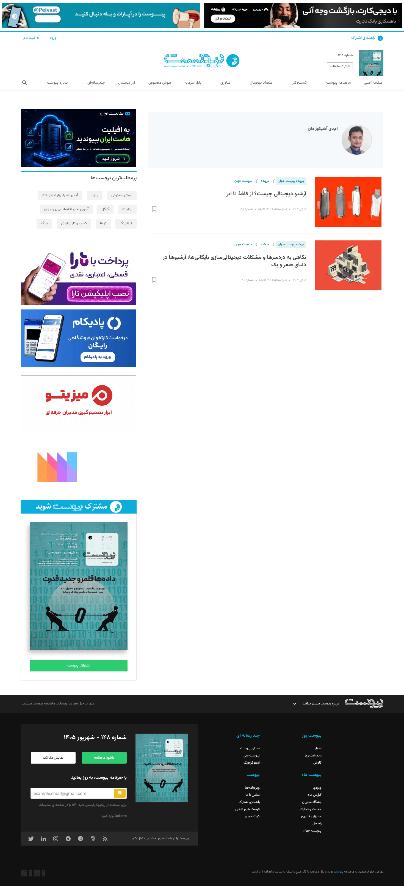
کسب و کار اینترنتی (74, 223)
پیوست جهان (243, 181)
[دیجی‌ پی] (303, 15)
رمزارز (94, 195)
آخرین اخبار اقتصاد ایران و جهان (66, 209)
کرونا (103, 223)
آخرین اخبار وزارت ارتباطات (60, 195)
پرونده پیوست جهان (291, 181)
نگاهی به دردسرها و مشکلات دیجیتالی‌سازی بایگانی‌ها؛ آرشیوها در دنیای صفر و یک (234, 261)
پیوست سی (251, 755)
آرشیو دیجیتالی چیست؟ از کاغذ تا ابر (266, 194)
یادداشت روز (313, 755)
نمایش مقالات (53, 758)
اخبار (318, 748)
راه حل (317, 823)
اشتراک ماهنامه (340, 66)
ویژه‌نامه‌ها (252, 788)
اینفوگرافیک (251, 763)
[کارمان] (78, 466)
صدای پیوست (250, 748)
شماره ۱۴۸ (345, 55)
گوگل (105, 209)
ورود (52, 38)
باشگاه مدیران (312, 802)
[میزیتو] (78, 404)
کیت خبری (252, 816)
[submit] (120, 793)
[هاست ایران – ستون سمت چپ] (78, 138)
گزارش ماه (315, 795)
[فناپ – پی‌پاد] (78, 338)
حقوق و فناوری (311, 816)
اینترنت (127, 209)
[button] (24, 83)
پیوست (338, 871)
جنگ (44, 223)
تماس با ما (252, 795)
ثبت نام (29, 38)
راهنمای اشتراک (363, 38)
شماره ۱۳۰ (246, 209)
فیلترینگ (126, 223)
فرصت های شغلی (247, 809)
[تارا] (78, 276)
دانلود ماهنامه (104, 758)
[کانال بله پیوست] (101, 15)
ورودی (317, 788)
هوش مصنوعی (121, 195)
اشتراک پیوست (78, 666)
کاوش (317, 763)
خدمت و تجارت (311, 809)
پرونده (265, 181)
